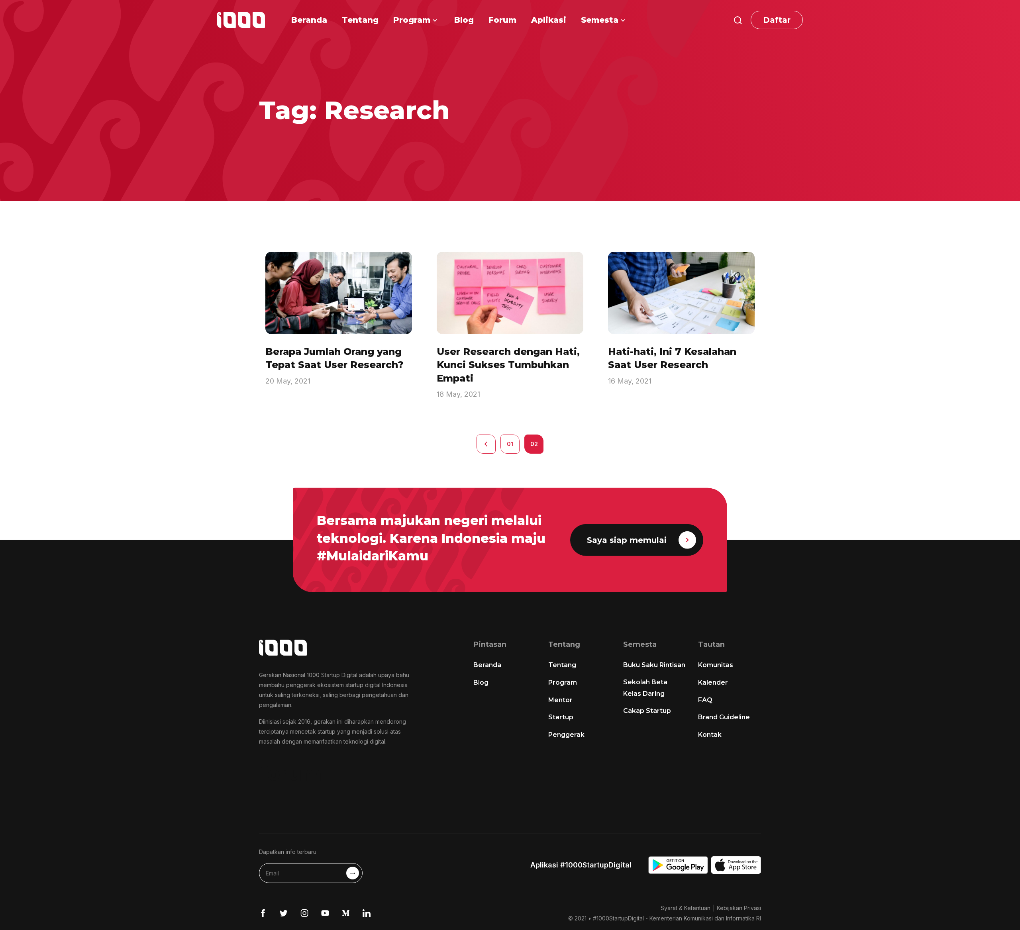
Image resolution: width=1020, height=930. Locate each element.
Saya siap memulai (627, 540)
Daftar (776, 20)
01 (510, 444)
